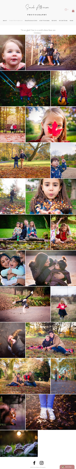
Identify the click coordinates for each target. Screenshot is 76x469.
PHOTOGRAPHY (37, 15)
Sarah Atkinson (37, 7)
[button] (67, 10)
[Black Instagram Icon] (41, 462)
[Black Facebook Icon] (34, 462)
